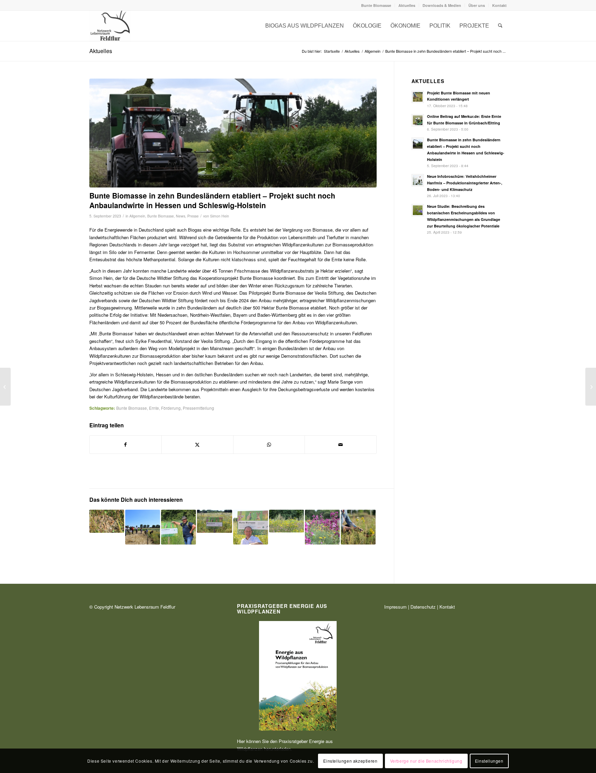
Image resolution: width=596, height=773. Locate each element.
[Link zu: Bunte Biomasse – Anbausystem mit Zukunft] (214, 521)
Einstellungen (489, 761)
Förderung (171, 408)
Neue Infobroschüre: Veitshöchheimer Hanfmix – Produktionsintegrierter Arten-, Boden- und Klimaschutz (464, 183)
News (180, 215)
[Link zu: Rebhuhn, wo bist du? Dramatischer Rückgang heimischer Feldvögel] (106, 521)
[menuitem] (376, 5)
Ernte (154, 408)
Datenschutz (423, 606)
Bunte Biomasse (376, 5)
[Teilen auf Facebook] (125, 445)
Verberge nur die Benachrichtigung (426, 761)
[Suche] (500, 26)
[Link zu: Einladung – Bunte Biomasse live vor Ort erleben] (142, 527)
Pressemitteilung (198, 408)
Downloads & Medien (442, 5)
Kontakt (499, 5)
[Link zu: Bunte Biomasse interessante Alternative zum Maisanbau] (250, 527)
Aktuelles (406, 5)
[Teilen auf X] (197, 445)
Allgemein (137, 215)
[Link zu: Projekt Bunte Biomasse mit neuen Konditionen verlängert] (358, 527)
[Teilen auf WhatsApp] (269, 445)
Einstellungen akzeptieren (350, 761)
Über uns (476, 5)
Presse (193, 215)
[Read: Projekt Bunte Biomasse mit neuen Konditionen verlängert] (417, 97)
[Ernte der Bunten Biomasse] (233, 133)
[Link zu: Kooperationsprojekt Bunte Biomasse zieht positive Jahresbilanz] (322, 527)
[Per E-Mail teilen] (340, 445)
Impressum (395, 606)
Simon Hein (219, 215)
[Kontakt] (110, 26)
